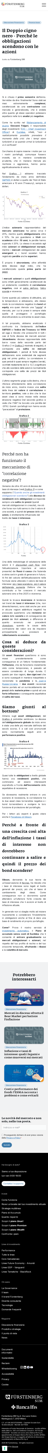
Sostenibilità (8, 1358)
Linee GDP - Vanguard (13, 1267)
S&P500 (6, 180)
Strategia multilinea (11, 1208)
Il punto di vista (9, 1333)
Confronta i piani (10, 1234)
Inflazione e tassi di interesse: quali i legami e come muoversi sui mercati (23, 1054)
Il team (5, 1292)
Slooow (15, 1447)
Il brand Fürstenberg (12, 1296)
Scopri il (12, 1221)
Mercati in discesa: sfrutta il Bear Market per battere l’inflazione (23, 1016)
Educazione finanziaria (13, 1325)
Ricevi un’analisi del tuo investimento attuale (24, 1204)
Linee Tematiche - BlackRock (16, 1271)
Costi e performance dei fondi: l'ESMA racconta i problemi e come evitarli (21, 1092)
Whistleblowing (9, 1368)
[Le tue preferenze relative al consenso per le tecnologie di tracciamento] (4, 1448)
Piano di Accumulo (11, 1212)
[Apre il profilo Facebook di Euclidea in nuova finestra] (28, 1367)
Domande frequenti (11, 1309)
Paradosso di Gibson (21, 817)
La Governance (9, 1288)
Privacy (5, 1379)
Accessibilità (8, 1374)
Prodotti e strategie (11, 1329)
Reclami (5, 1363)
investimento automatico (15, 930)
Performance (8, 1250)
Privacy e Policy (13, 1138)
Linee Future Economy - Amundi (18, 1263)
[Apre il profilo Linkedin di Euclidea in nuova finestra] (25, 1367)
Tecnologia (7, 1305)
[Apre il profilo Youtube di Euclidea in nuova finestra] (31, 1367)
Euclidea (21, 132)
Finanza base (34, 23)
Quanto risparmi (10, 1217)
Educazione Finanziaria (14, 23)
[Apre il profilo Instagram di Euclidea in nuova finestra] (22, 1367)
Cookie (5, 1384)
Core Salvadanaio (10, 1259)
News (4, 1337)
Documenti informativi (7, 1351)
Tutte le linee (8, 1254)
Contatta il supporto (13, 1183)
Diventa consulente (11, 1301)
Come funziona (9, 1200)
